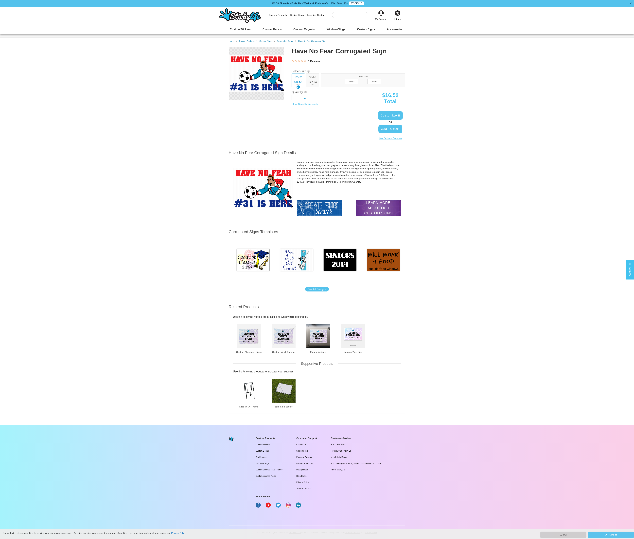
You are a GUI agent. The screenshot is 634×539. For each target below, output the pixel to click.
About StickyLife (338, 470)
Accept (613, 535)
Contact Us (301, 444)
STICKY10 (356, 3)
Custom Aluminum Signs (249, 352)
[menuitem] (240, 29)
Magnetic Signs (318, 352)
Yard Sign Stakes (284, 406)
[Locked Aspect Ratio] (363, 81)
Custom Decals (262, 451)
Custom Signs (265, 41)
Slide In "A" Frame (248, 406)
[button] (630, 269)
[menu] (317, 29)
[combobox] (351, 15)
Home (231, 41)
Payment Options (304, 457)
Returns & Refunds (304, 463)
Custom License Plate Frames (269, 470)
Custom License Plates (266, 476)
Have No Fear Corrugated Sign (312, 41)
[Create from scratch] (319, 208)
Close (563, 535)
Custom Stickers (263, 444)
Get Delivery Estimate (390, 138)
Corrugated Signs (285, 41)
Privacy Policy (302, 482)
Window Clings (262, 463)
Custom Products (246, 41)
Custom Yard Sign (353, 352)
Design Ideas (302, 470)
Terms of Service (303, 488)
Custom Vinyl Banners (283, 352)
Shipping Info (302, 451)
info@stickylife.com (339, 457)
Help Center (301, 476)
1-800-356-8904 (338, 444)
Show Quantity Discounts (305, 104)
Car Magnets (261, 457)
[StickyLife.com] (240, 22)
